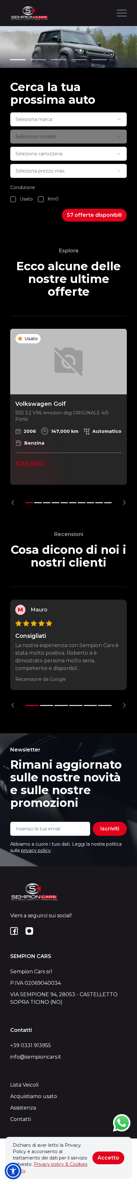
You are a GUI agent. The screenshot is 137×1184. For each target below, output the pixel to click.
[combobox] (68, 119)
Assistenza (23, 1108)
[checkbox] (13, 199)
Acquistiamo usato (33, 1096)
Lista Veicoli (24, 1085)
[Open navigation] (122, 13)
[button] (13, 1171)
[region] (68, 417)
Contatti (20, 1119)
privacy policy (36, 850)
